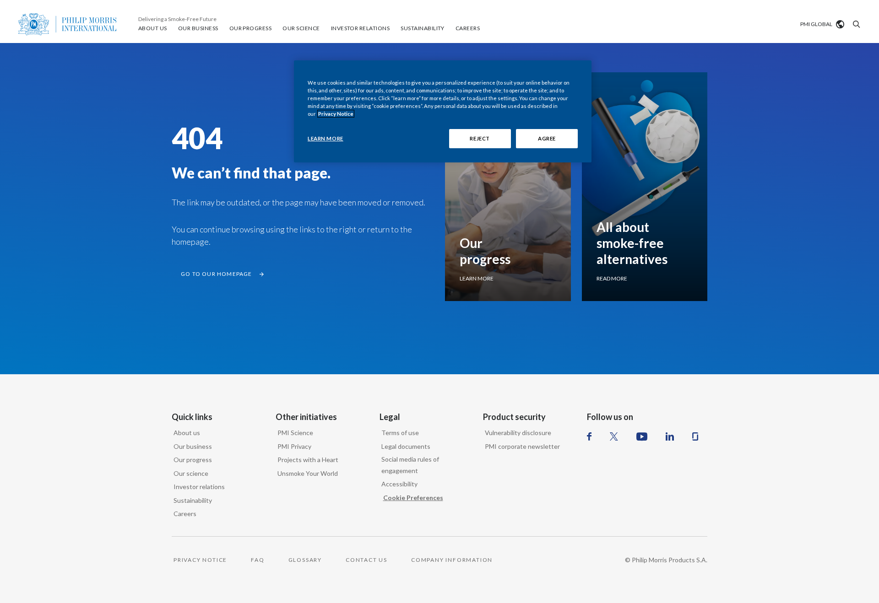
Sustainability (193, 500)
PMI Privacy (294, 446)
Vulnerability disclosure (518, 432)
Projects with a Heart (307, 459)
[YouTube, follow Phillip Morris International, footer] (641, 436)
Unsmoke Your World (307, 473)
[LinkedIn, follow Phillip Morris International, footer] (670, 436)
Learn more (477, 278)
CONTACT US (366, 559)
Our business (193, 446)
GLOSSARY (305, 559)
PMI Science (295, 432)
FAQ (257, 559)
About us (187, 432)
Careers (185, 513)
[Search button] (855, 24)
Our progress (193, 459)
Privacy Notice (335, 114)
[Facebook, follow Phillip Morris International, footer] (589, 436)
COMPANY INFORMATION (452, 559)
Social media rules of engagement (410, 464)
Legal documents (405, 446)
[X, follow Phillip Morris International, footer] (614, 436)
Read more (612, 278)
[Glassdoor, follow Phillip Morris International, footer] (695, 436)
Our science (191, 473)
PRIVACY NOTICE (200, 559)
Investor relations (199, 486)
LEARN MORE (325, 138)
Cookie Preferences (413, 497)
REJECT (479, 138)
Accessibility (399, 484)
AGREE (547, 138)
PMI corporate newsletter (522, 446)
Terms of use (400, 432)
